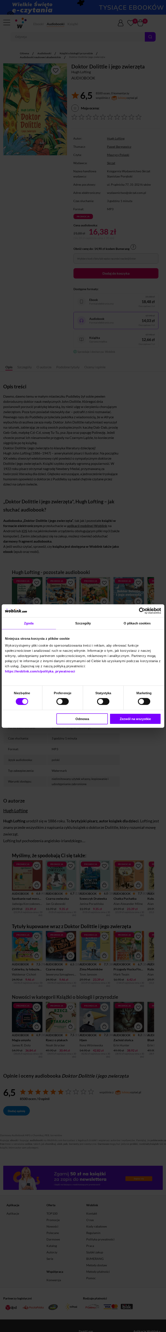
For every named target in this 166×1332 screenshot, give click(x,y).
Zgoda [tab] (29, 623)
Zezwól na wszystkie (135, 718)
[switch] (62, 701)
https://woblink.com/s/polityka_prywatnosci (40, 671)
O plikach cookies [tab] (137, 623)
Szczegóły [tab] (83, 623)
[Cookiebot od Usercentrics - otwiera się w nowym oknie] (142, 611)
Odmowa (82, 718)
